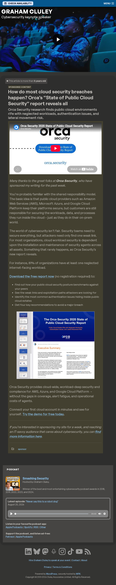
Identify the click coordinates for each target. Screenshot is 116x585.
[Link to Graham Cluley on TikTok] (70, 551)
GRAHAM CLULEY (26, 11)
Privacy (47, 567)
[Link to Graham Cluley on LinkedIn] (28, 551)
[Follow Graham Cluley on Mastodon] (45, 551)
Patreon (10, 536)
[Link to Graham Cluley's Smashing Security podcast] (53, 551)
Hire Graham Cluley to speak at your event (49, 560)
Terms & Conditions (62, 567)
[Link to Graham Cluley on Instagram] (62, 551)
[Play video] (58, 39)
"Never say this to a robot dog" (42, 501)
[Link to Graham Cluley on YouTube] (79, 551)
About (84, 560)
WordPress (51, 573)
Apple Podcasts (14, 527)
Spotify (28, 527)
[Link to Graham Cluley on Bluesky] (36, 551)
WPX (78, 573)
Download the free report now (31, 276)
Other (43, 527)
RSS (36, 527)
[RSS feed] (87, 551)
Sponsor (22, 449)
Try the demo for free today (43, 414)
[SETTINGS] (104, 513)
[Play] (11, 513)
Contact (76, 560)
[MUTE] (99, 513)
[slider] (51, 513)
